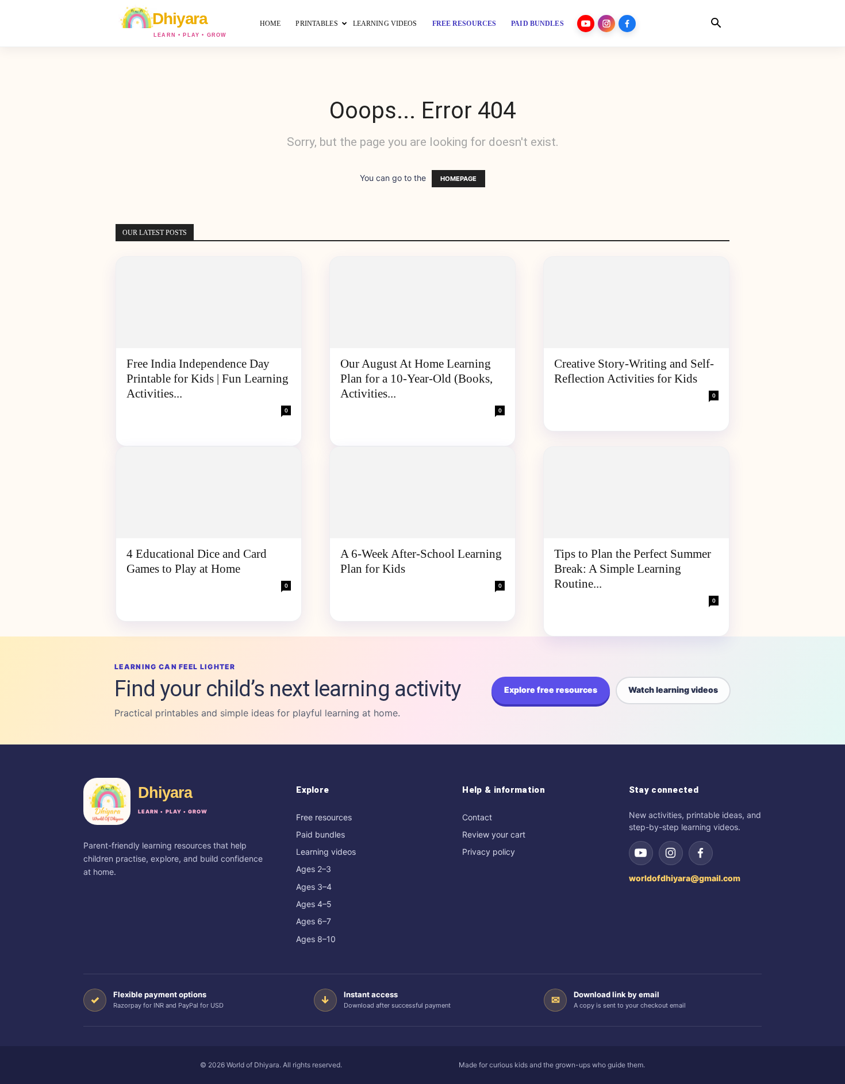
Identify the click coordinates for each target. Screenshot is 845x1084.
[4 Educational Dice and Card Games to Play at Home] (208, 492)
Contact (477, 817)
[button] (715, 24)
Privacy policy (488, 852)
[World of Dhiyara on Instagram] (671, 853)
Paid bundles (537, 24)
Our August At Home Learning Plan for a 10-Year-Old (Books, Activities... (416, 378)
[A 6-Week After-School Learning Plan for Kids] (422, 492)
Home (270, 24)
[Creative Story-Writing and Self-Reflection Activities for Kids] (636, 302)
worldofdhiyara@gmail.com (684, 878)
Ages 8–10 (316, 939)
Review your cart (493, 834)
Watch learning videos (673, 690)
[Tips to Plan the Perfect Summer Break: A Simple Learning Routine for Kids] (636, 492)
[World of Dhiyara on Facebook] (701, 853)
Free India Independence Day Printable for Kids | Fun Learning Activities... (207, 378)
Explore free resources (550, 690)
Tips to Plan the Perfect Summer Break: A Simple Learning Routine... (632, 569)
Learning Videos (385, 24)
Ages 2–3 (313, 869)
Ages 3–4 (314, 887)
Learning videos (326, 852)
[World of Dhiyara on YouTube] (641, 853)
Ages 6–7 (313, 921)
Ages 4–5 (314, 904)
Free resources (464, 24)
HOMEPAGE (458, 179)
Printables (316, 24)
